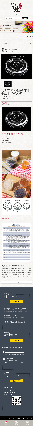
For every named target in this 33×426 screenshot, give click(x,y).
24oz (13, 142)
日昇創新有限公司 (16, 7)
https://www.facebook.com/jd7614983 (14, 352)
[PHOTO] (16, 66)
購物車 (5, 423)
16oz (16, 142)
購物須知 (27, 424)
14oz (18, 142)
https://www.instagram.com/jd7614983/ (15, 362)
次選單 (5, 43)
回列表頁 (16, 282)
